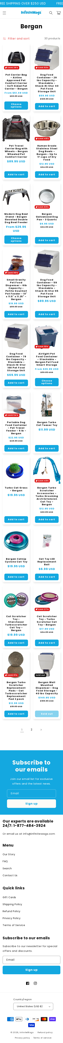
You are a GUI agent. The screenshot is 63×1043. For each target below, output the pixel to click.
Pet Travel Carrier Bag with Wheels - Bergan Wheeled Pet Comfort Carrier (16, 151)
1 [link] (22, 729)
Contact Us (10, 875)
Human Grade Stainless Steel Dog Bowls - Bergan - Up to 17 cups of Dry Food (46, 152)
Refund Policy (11, 911)
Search (7, 868)
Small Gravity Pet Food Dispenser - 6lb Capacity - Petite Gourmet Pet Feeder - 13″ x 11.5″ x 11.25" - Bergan (16, 289)
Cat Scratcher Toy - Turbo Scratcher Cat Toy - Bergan (47, 620)
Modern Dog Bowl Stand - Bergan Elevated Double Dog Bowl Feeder (16, 218)
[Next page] (41, 730)
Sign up (31, 804)
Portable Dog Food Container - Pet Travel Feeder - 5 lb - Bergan (16, 428)
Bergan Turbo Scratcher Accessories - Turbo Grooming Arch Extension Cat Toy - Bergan (47, 496)
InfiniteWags (27, 1032)
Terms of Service (14, 925)
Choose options (16, 106)
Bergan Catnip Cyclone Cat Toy (16, 560)
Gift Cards (9, 897)
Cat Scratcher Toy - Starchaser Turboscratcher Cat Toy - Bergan (16, 623)
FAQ (5, 861)
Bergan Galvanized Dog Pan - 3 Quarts (47, 217)
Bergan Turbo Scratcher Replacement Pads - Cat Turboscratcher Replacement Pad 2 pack (16, 690)
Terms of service (42, 1037)
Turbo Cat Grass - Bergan (16, 489)
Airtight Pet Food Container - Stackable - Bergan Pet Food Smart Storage (46, 359)
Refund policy (45, 1032)
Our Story (9, 854)
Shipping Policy (12, 904)
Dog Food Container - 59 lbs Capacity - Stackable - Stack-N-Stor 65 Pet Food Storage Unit (46, 288)
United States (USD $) (30, 1006)
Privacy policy (22, 1037)
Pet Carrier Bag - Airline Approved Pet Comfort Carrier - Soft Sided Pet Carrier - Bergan (16, 81)
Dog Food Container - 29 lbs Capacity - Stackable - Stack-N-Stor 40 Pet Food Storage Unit (47, 83)
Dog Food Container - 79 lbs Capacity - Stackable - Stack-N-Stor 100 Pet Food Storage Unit (16, 362)
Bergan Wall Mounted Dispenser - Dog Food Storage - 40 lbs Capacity (47, 688)
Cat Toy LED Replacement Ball (46, 562)
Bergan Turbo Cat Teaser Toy (46, 424)
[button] (4, 13)
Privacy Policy (11, 918)
